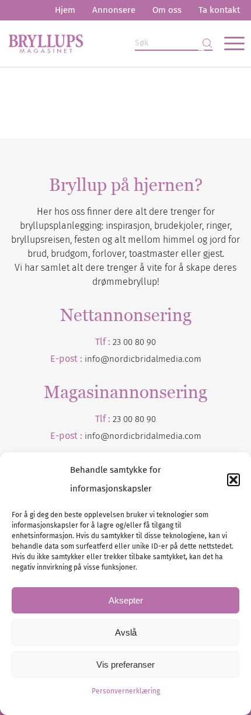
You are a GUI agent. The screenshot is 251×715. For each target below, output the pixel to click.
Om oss (167, 10)
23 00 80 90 (134, 342)
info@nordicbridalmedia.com (143, 359)
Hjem (65, 10)
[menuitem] (65, 10)
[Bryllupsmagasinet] (101, 43)
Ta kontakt (219, 10)
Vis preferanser (125, 664)
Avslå (126, 632)
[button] (233, 480)
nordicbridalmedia (146, 436)
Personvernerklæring (126, 691)
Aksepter (126, 600)
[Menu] (228, 43)
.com (192, 436)
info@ (97, 436)
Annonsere (113, 10)
